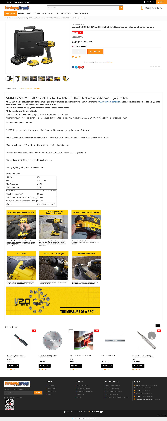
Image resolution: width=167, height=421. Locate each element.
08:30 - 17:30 (144, 393)
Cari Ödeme (28, 2)
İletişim (79, 397)
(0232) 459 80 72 (143, 390)
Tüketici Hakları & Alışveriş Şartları (117, 397)
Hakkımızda (8, 2)
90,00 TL (104, 361)
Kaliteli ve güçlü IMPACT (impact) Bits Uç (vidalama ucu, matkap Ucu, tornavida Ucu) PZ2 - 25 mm (49, 356)
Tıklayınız (148, 399)
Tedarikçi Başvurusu (83, 388)
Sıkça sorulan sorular (113, 385)
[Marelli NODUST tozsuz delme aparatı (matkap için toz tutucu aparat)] (115, 340)
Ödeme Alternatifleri (112, 388)
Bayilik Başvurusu (82, 385)
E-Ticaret (159, 415)
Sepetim (50, 394)
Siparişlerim (51, 388)
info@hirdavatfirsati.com (144, 396)
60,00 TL (135, 361)
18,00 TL (42, 361)
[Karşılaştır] (77, 56)
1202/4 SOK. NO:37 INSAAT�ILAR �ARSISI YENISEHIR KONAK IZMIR (145, 386)
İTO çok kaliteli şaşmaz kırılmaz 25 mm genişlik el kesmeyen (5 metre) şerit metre (17, 356)
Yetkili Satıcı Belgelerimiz (85, 391)
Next (159, 325)
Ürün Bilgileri (11, 89)
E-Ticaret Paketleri (82, 419)
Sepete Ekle (14, 366)
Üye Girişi (51, 385)
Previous (157, 325)
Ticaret (74, 419)
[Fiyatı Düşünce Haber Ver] (80, 56)
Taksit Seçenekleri (26, 89)
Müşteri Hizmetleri (18, 2)
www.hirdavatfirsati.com (109, 101)
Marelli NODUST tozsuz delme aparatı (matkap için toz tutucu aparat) (111, 356)
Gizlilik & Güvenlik (112, 394)
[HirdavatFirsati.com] (17, 7)
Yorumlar (37, 89)
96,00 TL (73, 361)
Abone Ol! (38, 393)
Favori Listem (52, 391)
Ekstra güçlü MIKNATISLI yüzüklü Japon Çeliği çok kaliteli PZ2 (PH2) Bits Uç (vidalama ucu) (142, 356)
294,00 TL (11, 361)
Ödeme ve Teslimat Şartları (114, 391)
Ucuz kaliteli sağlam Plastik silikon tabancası (78, 356)
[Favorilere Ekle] (73, 56)
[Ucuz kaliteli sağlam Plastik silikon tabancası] (83, 340)
